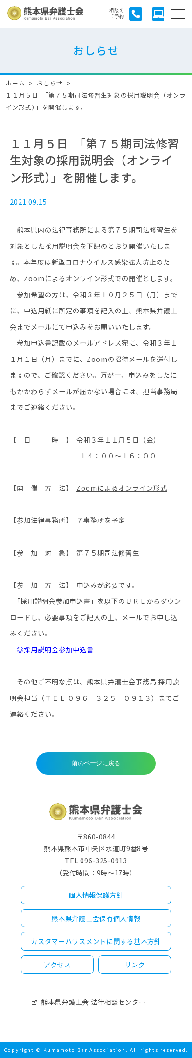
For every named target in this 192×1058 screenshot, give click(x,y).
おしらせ (50, 82)
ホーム (15, 82)
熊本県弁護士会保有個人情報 (95, 918)
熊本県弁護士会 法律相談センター (93, 1002)
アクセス (57, 964)
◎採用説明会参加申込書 (55, 649)
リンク (134, 964)
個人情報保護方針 (96, 895)
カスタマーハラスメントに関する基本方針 (96, 941)
